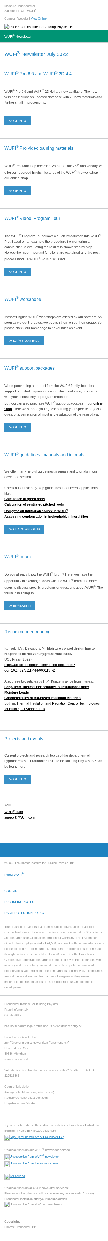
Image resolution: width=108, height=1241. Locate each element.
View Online (39, 18)
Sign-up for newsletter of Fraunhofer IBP (37, 1137)
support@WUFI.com (19, 817)
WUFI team (13, 812)
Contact (9, 18)
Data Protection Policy (24, 913)
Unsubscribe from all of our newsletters (36, 1204)
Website (22, 18)
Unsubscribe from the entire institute (34, 1163)
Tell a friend (17, 1176)
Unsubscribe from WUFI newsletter (34, 1156)
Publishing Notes (19, 902)
